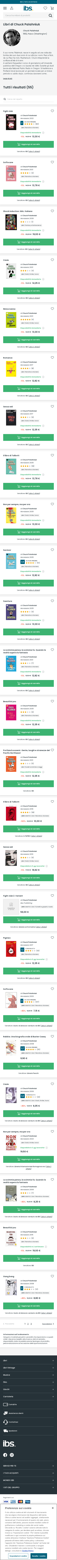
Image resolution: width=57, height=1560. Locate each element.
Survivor (7, 550)
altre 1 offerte (36, 836)
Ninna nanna (9, 309)
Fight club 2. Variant (13, 896)
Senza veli (8, 406)
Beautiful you (9, 701)
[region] (28, 1532)
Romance (7, 358)
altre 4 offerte (34, 590)
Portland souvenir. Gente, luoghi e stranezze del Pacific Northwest (26, 751)
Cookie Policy (28, 1550)
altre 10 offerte (34, 249)
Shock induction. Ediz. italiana (17, 211)
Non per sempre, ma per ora (16, 504)
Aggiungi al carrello (30, 144)
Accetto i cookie (38, 1556)
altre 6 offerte (34, 200)
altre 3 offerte (34, 298)
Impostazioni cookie (18, 1556)
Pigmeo (7, 938)
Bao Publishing (26, 903)
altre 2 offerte (34, 347)
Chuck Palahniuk (29, 115)
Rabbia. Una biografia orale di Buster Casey (24, 1036)
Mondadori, (24, 118)
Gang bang (8, 1276)
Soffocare (8, 162)
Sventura (7, 601)
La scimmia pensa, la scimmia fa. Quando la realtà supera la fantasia (24, 651)
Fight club (8, 111)
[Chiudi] (53, 1508)
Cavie (6, 260)
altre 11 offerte (34, 151)
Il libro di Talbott (11, 455)
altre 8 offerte (34, 539)
